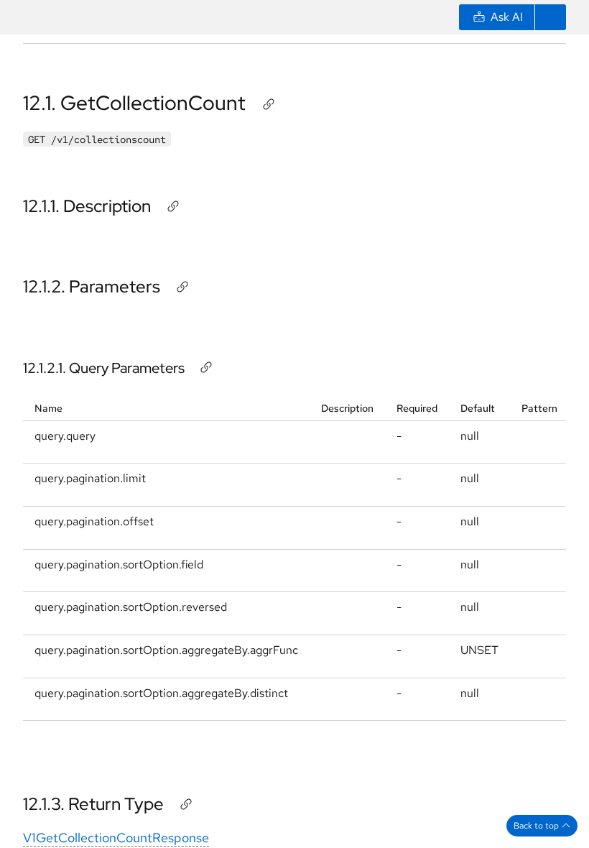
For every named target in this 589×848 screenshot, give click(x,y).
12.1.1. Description (87, 206)
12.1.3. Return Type (93, 804)
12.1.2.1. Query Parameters (104, 368)
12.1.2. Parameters (91, 286)
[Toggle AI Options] (550, 17)
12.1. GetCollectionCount (134, 102)
